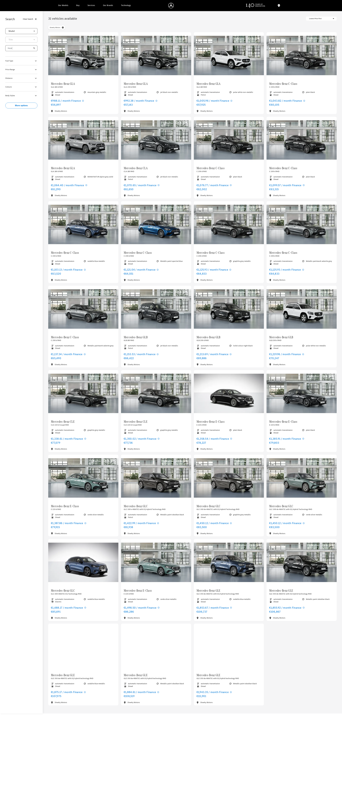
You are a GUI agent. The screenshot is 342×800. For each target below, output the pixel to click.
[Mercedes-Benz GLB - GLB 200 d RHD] (229, 309)
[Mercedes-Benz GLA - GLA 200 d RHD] (156, 55)
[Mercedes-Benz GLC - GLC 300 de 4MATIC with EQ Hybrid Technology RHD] (229, 478)
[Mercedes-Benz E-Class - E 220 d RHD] (229, 393)
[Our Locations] (279, 5)
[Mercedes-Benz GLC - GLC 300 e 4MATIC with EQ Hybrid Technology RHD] (156, 478)
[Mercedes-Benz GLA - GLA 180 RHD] (229, 55)
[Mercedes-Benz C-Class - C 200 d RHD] (302, 55)
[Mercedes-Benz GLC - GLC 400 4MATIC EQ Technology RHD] (83, 562)
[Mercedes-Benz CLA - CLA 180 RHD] (156, 140)
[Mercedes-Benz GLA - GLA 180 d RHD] (83, 55)
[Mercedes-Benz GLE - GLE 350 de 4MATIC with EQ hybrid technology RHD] (229, 562)
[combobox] (21, 31)
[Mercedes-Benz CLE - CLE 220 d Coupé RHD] (83, 393)
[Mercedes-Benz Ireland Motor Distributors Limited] (171, 5)
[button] (62, 27)
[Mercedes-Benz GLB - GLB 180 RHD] (156, 309)
